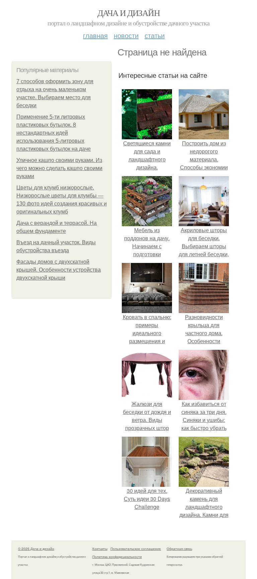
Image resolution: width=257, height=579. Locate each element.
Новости (126, 35)
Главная (95, 35)
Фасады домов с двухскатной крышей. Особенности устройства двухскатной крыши (58, 270)
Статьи (155, 35)
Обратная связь (179, 548)
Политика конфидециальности (117, 556)
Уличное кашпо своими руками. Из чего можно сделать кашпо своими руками (59, 168)
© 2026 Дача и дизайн (36, 548)
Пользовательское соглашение (135, 548)
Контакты (99, 548)
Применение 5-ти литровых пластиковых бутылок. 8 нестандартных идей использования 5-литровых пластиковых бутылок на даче (53, 133)
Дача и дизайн (128, 12)
